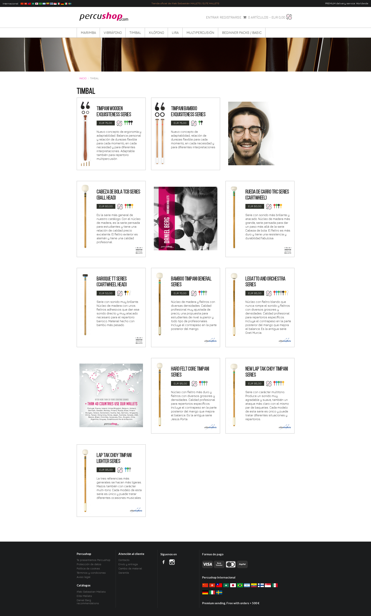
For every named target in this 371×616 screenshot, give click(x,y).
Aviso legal (83, 577)
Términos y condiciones (91, 572)
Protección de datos (89, 564)
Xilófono (156, 33)
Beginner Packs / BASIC (242, 33)
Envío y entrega (128, 564)
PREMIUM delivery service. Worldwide (346, 3)
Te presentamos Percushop (93, 559)
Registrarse (230, 17)
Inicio (83, 78)
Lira (175, 33)
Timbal (135, 33)
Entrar (212, 17)
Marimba (88, 33)
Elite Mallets (84, 595)
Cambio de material (130, 568)
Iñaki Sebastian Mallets (91, 591)
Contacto (123, 559)
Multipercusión (200, 33)
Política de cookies (88, 568)
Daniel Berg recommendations (88, 601)
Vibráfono (113, 33)
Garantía (123, 572)
